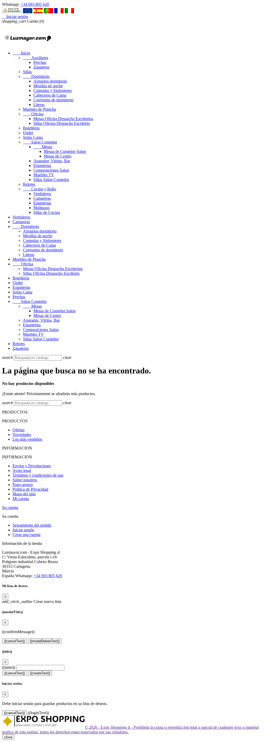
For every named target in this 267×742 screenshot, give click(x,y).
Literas (39, 104)
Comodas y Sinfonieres (52, 90)
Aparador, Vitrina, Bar (51, 161)
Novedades (22, 434)
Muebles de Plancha (39, 109)
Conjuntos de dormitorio (53, 100)
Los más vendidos (27, 439)
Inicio (21, 53)
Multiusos (41, 207)
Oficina (33, 114)
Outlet (28, 132)
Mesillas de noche (48, 86)
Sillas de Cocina (46, 212)
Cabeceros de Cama (49, 95)
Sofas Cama (33, 137)
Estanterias (42, 165)
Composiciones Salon (51, 170)
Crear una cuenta (26, 534)
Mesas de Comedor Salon (65, 151)
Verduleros (42, 193)
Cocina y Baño (39, 189)
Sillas (27, 72)
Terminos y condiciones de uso (38, 475)
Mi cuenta (21, 498)
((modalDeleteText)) (44, 641)
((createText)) (40, 673)
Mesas (42, 147)
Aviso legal (22, 470)
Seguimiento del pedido (32, 525)
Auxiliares (35, 57)
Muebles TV (43, 175)
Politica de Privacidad (30, 489)
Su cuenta (10, 507)
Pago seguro (23, 484)
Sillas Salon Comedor (51, 179)
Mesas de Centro (57, 156)
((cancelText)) (14, 641)
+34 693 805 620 (35, 4)
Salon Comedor (40, 142)
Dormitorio (36, 76)
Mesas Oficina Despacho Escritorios (63, 118)
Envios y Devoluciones (32, 466)
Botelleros (31, 128)
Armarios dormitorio (50, 81)
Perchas (39, 62)
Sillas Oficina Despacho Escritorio (61, 123)
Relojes (29, 184)
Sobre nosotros (25, 480)
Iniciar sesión (23, 530)
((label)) (8, 667)
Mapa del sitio (24, 494)
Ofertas (19, 430)
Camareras (42, 198)
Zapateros (41, 67)
